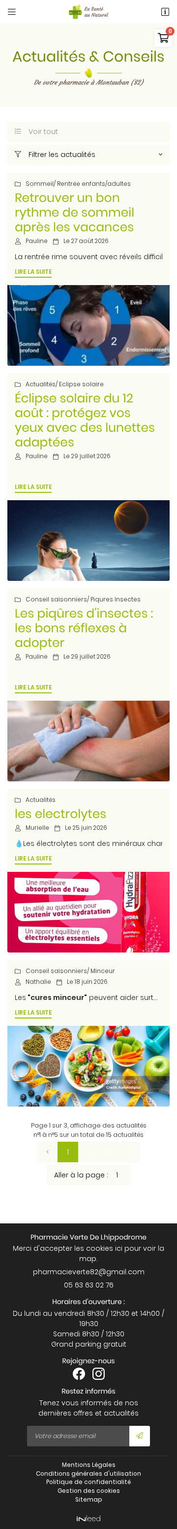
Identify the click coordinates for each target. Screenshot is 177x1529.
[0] (47, 1152)
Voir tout (36, 131)
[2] (129, 1152)
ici (118, 1248)
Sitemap (88, 1500)
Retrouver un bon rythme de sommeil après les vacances (74, 212)
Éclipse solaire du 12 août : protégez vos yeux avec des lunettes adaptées (85, 420)
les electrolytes (60, 813)
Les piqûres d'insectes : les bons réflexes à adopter (84, 628)
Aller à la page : (81, 1175)
